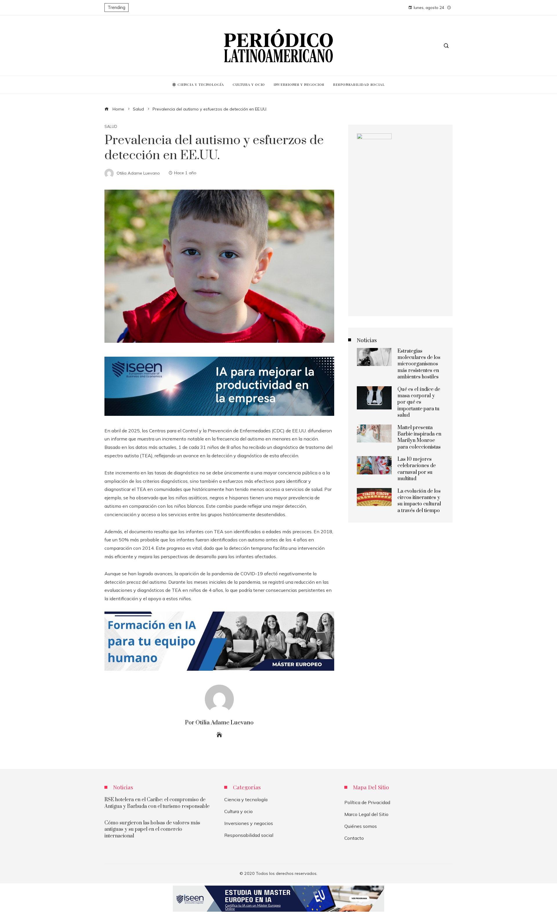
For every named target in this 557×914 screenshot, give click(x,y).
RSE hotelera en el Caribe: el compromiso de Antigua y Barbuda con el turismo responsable (156, 803)
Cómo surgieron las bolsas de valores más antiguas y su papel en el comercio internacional (152, 829)
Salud (110, 126)
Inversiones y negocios (248, 823)
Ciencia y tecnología (245, 799)
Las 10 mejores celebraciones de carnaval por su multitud (416, 469)
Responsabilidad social (248, 835)
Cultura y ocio (238, 811)
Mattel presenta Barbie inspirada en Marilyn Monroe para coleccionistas (419, 437)
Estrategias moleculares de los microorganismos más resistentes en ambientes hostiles (418, 364)
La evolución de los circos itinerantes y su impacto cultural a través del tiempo (419, 501)
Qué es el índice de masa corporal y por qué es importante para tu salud (418, 402)
